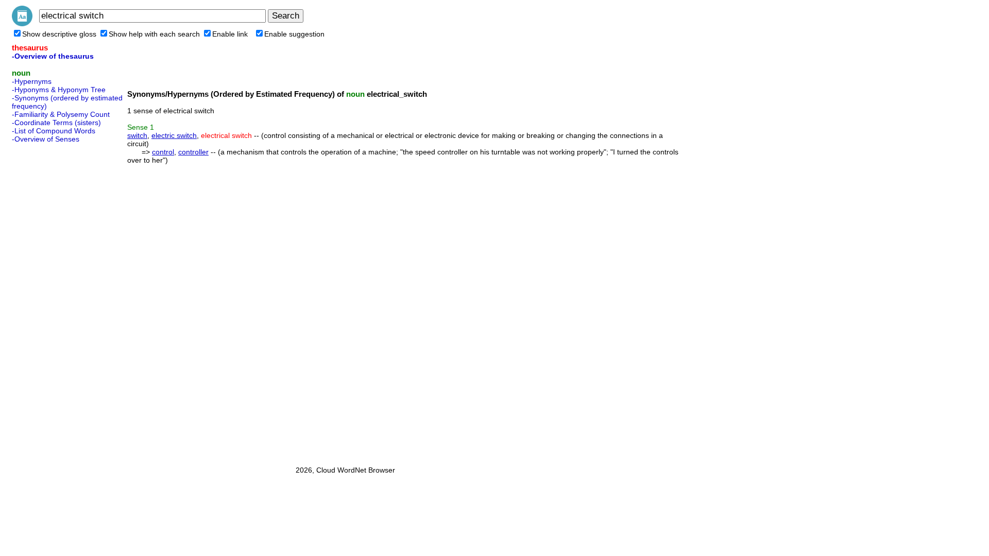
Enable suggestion (294, 34)
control (163, 152)
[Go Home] (22, 24)
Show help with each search (154, 34)
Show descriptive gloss (59, 34)
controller (193, 152)
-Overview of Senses (45, 139)
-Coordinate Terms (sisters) (56, 122)
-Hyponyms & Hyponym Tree (59, 89)
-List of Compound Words (53, 131)
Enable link (230, 34)
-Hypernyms (32, 81)
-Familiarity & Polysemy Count (61, 114)
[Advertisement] (53, 301)
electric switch (174, 135)
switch (137, 135)
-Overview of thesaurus (53, 56)
